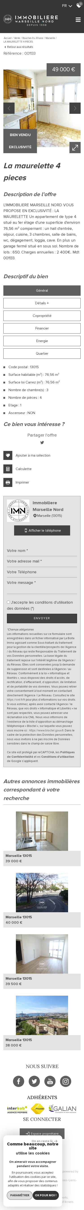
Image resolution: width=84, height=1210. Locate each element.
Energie (42, 341)
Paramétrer (19, 1195)
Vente (17, 38)
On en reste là (42, 1141)
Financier (42, 328)
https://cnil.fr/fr (16, 699)
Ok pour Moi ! (45, 1195)
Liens (72, 1180)
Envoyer (42, 618)
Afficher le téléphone (44, 530)
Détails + (42, 303)
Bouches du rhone (32, 38)
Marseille (50, 38)
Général (42, 290)
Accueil (8, 38)
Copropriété (42, 316)
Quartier (42, 353)
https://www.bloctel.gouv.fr (46, 730)
